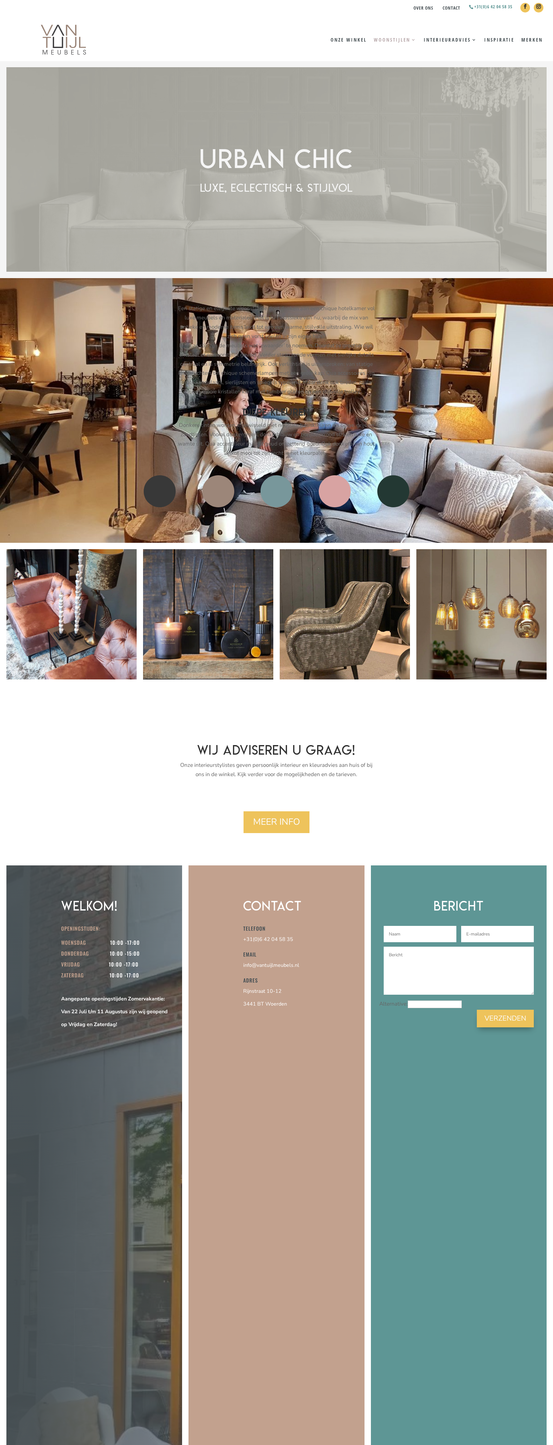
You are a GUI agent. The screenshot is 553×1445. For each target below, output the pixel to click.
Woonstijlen (392, 40)
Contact (451, 8)
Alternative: (393, 1003)
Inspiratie (499, 40)
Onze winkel (349, 40)
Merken (532, 40)
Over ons (423, 8)
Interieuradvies (447, 40)
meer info (276, 822)
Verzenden (505, 1018)
